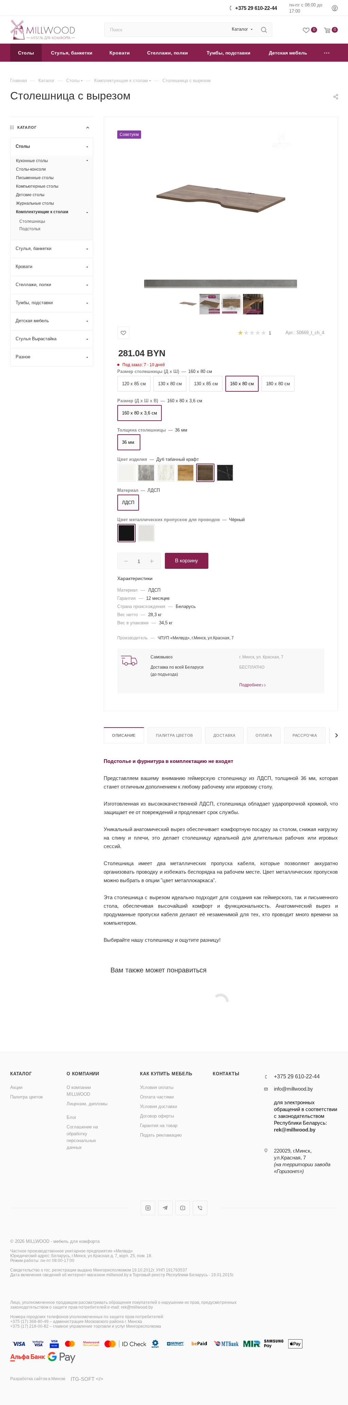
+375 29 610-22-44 (256, 8)
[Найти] (264, 29)
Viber (200, 1208)
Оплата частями (157, 1096)
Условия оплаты (156, 1087)
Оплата (264, 735)
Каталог (21, 1073)
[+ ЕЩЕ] (327, 53)
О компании (83, 1073)
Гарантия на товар (158, 1125)
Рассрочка (305, 735)
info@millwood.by (293, 1089)
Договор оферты (157, 1116)
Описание (124, 735)
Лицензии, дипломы (87, 1103)
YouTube (182, 1208)
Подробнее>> (252, 684)
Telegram (165, 1208)
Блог (71, 1117)
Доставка (224, 735)
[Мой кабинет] (335, 9)
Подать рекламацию (161, 1135)
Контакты (226, 1073)
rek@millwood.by (294, 1130)
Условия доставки (158, 1106)
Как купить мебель (166, 1073)
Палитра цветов (174, 735)
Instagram (148, 1208)
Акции (16, 1087)
